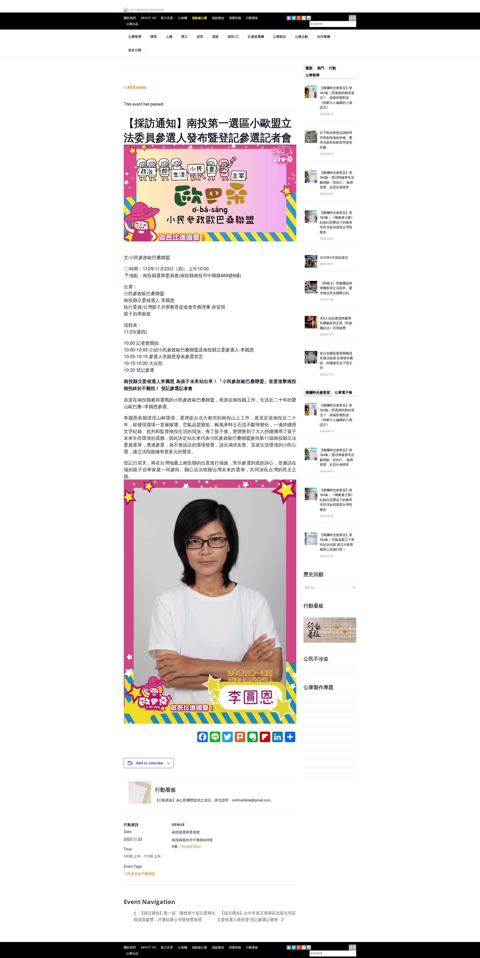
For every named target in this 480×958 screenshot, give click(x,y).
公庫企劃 (301, 36)
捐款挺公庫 (199, 18)
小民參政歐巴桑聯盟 (139, 873)
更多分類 (134, 50)
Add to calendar (149, 762)
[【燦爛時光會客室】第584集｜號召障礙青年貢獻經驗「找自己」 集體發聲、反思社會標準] (311, 176)
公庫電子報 (343, 392)
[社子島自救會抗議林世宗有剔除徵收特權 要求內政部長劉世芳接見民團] (311, 136)
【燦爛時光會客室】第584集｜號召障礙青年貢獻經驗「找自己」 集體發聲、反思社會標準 (337, 180)
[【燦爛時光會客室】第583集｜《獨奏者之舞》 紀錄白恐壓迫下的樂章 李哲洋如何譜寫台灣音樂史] (311, 216)
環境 (153, 36)
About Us (148, 18)
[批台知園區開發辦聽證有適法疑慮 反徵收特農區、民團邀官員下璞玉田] (311, 357)
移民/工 (233, 36)
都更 (215, 36)
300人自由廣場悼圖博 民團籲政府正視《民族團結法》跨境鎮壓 (337, 323)
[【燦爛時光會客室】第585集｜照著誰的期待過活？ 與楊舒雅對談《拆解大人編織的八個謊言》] (311, 91)
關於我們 (130, 18)
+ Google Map (189, 846)
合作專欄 (323, 36)
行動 (332, 68)
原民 (200, 36)
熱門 (320, 68)
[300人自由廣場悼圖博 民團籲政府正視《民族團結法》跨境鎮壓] (311, 322)
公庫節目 (279, 36)
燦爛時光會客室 (318, 392)
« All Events (135, 87)
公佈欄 (182, 18)
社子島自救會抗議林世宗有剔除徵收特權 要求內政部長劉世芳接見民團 (336, 140)
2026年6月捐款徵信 (334, 257)
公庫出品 (132, 24)
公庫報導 (134, 36)
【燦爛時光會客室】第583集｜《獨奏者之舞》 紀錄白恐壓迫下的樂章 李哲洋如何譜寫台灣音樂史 (337, 222)
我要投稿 (235, 18)
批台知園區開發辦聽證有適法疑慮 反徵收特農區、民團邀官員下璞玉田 (336, 360)
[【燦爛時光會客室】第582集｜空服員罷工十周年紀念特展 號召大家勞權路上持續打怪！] (311, 538)
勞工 (184, 36)
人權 (169, 36)
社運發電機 (256, 36)
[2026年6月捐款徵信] (311, 261)
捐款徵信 (218, 18)
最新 (309, 68)
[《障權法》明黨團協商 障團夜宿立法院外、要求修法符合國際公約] (311, 287)
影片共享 (167, 18)
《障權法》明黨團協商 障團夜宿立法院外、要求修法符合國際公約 (338, 288)
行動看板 (252, 18)
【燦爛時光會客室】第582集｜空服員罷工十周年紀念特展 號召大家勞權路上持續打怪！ (337, 542)
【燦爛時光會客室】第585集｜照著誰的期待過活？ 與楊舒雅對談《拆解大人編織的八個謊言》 (337, 98)
